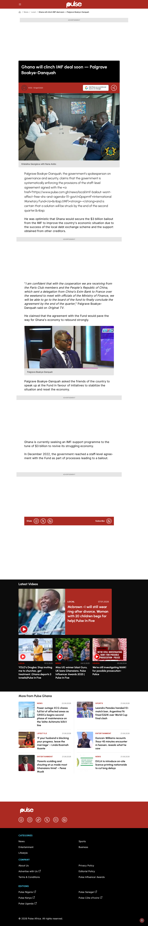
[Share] (114, 88)
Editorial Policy (87, 871)
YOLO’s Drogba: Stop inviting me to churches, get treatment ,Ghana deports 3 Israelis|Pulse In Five (35, 672)
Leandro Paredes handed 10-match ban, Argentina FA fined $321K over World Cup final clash (112, 713)
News (26, 12)
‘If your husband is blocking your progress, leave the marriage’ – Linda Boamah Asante (53, 743)
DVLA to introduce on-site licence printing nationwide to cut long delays (111, 765)
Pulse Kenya (25, 897)
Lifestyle (42, 733)
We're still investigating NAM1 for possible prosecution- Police (109, 671)
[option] (35, 663)
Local (33, 12)
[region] (74, 663)
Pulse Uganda (26, 903)
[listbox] (74, 663)
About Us (23, 865)
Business (83, 847)
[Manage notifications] (142, 920)
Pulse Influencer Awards (92, 877)
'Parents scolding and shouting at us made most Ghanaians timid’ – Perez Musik (52, 766)
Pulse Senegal (86, 892)
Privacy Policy (86, 865)
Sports (99, 703)
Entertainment (45, 756)
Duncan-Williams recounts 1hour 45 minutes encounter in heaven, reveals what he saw (111, 743)
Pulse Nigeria (25, 892)
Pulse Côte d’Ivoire (89, 897)
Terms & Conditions (29, 877)
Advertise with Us (28, 871)
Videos (96, 663)
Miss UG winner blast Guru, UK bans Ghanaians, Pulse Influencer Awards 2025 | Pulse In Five (71, 672)
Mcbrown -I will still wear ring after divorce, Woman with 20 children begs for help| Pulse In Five (87, 614)
